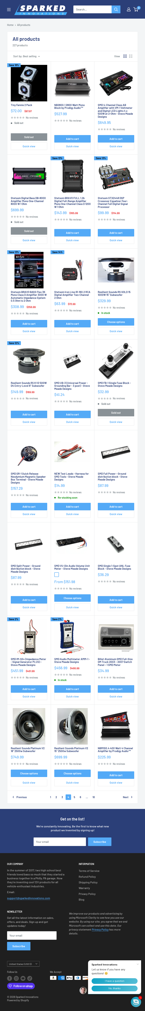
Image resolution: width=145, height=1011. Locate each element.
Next (126, 797)
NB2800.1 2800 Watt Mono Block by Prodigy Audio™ (69, 106)
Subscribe (99, 841)
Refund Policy (87, 876)
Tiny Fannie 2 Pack (21, 105)
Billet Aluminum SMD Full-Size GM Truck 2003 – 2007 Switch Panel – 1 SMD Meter (115, 662)
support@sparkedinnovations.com (28, 898)
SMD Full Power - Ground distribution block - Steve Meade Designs (112, 476)
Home (10, 24)
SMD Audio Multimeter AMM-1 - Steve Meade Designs (72, 660)
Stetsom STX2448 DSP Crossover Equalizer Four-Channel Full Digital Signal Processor (113, 202)
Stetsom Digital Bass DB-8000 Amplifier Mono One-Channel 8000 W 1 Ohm (28, 201)
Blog (81, 899)
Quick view (29, 146)
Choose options (116, 321)
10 (93, 797)
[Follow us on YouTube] (23, 978)
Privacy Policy (87, 893)
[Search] (116, 9)
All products (23, 24)
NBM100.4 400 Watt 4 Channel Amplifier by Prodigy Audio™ (115, 750)
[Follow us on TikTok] (29, 978)
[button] (136, 1002)
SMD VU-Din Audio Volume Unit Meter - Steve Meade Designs (72, 567)
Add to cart (72, 138)
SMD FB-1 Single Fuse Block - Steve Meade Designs (114, 384)
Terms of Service (89, 870)
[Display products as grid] (125, 56)
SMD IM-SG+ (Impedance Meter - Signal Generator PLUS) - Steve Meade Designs (28, 662)
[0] (136, 9)
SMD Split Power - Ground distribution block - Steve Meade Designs (25, 568)
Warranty (84, 888)
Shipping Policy (88, 882)
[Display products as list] (130, 56)
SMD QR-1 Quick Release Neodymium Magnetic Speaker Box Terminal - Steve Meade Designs (28, 478)
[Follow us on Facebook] (9, 978)
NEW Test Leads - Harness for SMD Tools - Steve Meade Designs (71, 476)
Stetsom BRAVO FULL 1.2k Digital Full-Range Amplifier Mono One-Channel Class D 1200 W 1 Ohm (72, 202)
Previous (21, 797)
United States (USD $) (20, 963)
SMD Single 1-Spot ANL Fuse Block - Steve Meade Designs (114, 567)
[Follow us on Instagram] (16, 978)
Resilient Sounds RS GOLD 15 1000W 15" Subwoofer (114, 293)
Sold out (29, 137)
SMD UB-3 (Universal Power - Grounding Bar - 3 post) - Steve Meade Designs (72, 385)
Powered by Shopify (18, 1000)
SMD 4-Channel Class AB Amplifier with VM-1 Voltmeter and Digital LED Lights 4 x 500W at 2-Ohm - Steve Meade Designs (115, 111)
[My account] (128, 9)
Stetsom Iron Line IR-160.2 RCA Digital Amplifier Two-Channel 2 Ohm (72, 295)
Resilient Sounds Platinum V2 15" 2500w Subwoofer (71, 750)
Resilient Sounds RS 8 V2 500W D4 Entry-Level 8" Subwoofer (29, 384)
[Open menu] (9, 9)
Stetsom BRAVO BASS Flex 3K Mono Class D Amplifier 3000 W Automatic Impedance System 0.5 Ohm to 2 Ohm (29, 296)
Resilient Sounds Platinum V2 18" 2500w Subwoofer (28, 750)
